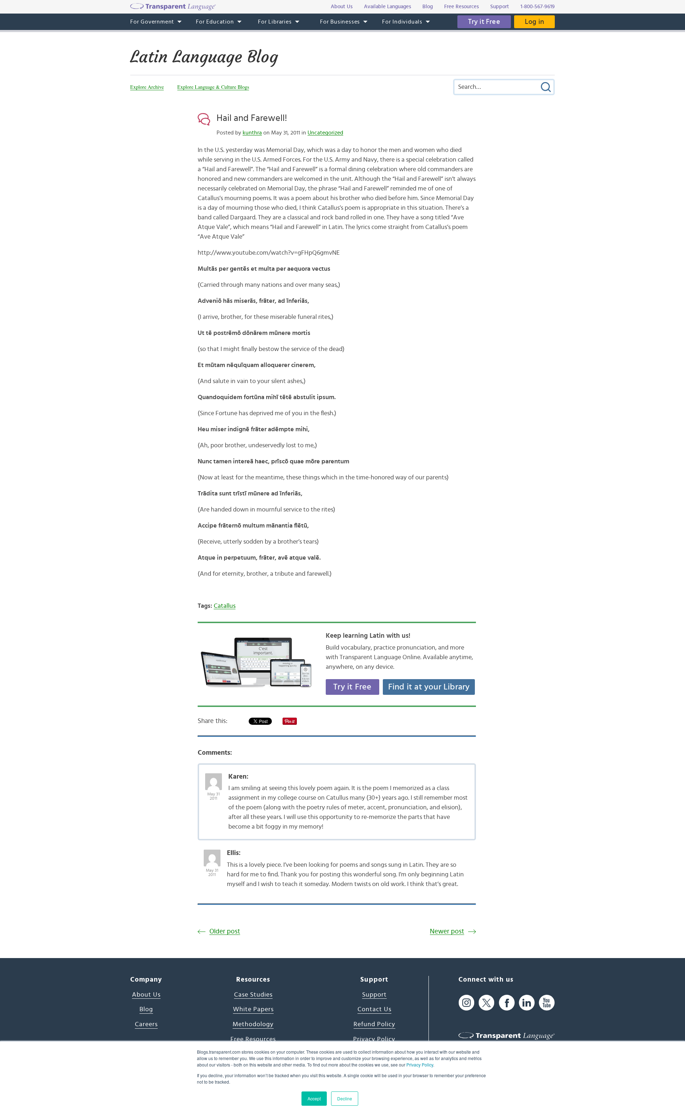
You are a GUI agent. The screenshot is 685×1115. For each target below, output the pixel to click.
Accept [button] (314, 1098)
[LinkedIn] (527, 1003)
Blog (146, 1009)
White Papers (253, 1009)
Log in (534, 21)
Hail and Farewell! (252, 118)
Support (374, 995)
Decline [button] (344, 1098)
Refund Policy (374, 1024)
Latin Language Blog (204, 56)
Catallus (224, 606)
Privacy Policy (419, 1064)
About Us (146, 995)
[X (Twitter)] (486, 1003)
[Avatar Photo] (213, 778)
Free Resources (253, 1039)
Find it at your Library (429, 687)
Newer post (447, 931)
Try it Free (484, 21)
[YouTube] (547, 1003)
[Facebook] (507, 1003)
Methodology (253, 1024)
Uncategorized (325, 133)
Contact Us (374, 1009)
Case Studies (253, 995)
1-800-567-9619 (538, 6)
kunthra (252, 133)
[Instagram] (466, 1003)
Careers (146, 1024)
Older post (224, 931)
